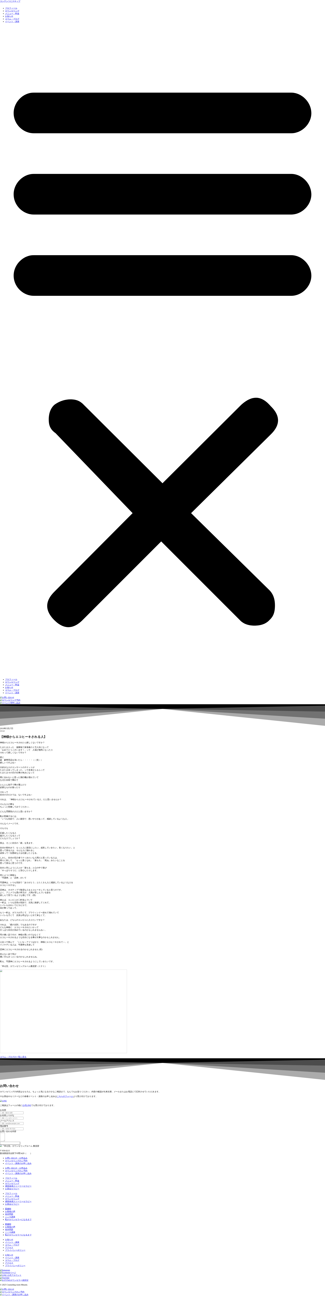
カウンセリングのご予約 (16, 1161)
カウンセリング (12, 11)
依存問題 (9, 1214)
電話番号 (4, 1126)
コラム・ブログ (12, 19)
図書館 (8, 1209)
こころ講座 (10, 1217)
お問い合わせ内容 (8, 1131)
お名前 (3, 1110)
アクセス (9, 1247)
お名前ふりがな (7, 1115)
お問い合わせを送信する (10, 1143)
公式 (24, 1105)
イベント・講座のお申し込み (18, 1163)
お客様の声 (10, 1211)
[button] (162, 350)
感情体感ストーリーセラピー (18, 1186)
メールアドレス (7, 1121)
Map (28, 1153)
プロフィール (11, 8)
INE (29, 1105)
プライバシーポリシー (15, 1250)
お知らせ (9, 16)
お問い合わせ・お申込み (16, 1158)
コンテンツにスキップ (10, 1)
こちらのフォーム (65, 1096)
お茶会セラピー (12, 1189)
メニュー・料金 (12, 13)
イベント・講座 (12, 21)
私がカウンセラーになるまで (18, 1219)
